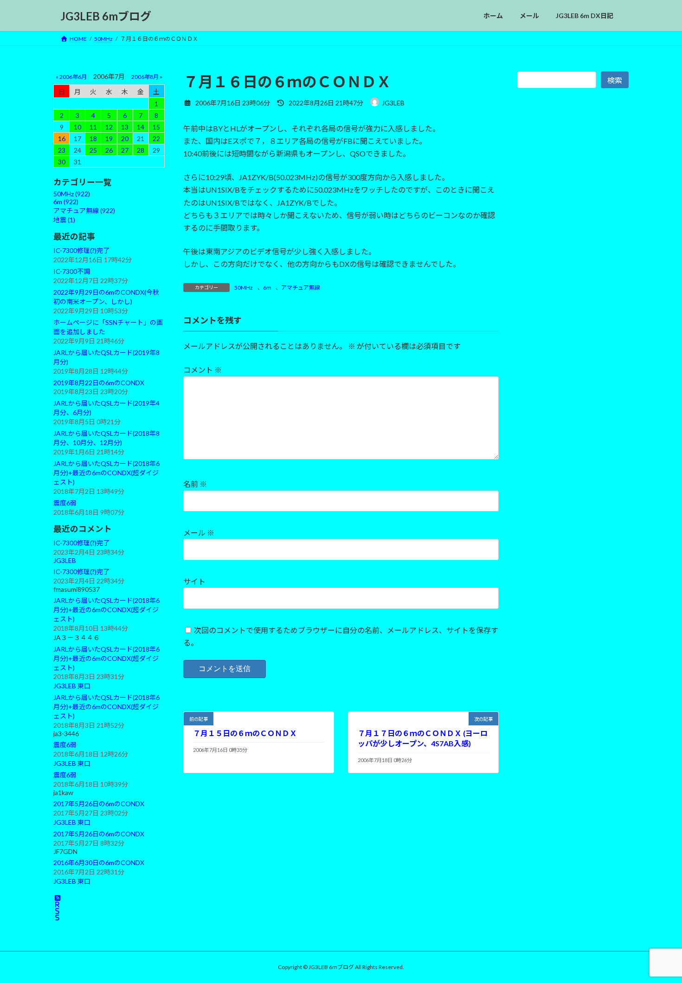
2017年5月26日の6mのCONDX (98, 804)
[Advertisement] (573, 305)
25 (93, 150)
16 (61, 138)
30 (61, 162)
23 (61, 150)
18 (93, 138)
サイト (194, 581)
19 (109, 138)
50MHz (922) (71, 194)
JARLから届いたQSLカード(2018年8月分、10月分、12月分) (106, 437)
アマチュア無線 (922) (84, 210)
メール (198, 532)
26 (109, 150)
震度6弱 (65, 503)
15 (156, 127)
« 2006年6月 (71, 76)
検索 (614, 80)
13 (125, 127)
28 (140, 150)
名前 (195, 483)
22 (156, 138)
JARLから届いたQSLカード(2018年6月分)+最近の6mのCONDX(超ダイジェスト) (106, 472)
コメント (202, 369)
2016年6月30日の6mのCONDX (98, 863)
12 (109, 127)
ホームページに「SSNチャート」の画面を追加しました (108, 327)
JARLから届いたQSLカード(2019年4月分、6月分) (106, 407)
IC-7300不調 (71, 271)
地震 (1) (64, 220)
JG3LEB (64, 560)
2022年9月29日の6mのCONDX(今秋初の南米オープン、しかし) (106, 296)
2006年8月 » (146, 76)
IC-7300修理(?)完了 (81, 250)
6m (267, 287)
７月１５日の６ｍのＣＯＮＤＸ (245, 733)
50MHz (243, 287)
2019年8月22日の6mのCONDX (98, 383)
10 (77, 127)
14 (140, 127)
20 (125, 138)
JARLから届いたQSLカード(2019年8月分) (106, 357)
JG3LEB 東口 (71, 686)
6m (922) (65, 202)
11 (93, 127)
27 (125, 150)
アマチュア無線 (300, 287)
